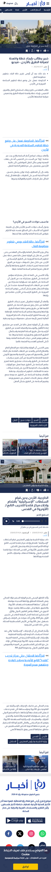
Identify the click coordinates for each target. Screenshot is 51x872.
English (10, 3)
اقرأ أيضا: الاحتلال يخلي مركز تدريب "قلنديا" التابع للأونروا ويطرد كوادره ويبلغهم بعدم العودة (26, 660)
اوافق (25, 866)
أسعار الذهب (35, 10)
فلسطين (8, 10)
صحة (17, 10)
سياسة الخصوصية (12, 858)
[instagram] (31, 833)
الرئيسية (47, 10)
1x (13, 521)
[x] (19, 833)
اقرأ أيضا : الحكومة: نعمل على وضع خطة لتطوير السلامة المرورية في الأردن (26, 145)
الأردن (24, 10)
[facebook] (8, 833)
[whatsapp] (42, 833)
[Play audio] (6, 521)
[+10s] (46, 521)
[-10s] (42, 521)
